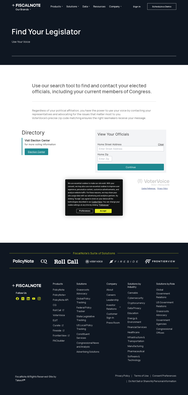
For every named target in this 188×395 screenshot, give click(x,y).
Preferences (84, 211)
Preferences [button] (104, 205)
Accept (103, 211)
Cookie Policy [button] (97, 202)
